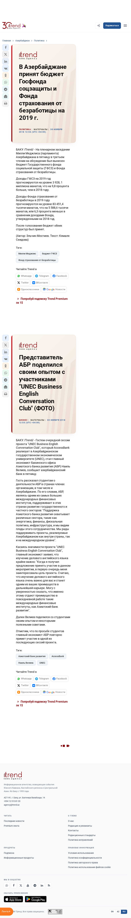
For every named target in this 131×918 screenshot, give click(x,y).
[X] (21, 885)
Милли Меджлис (27, 253)
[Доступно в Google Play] (35, 899)
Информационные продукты (19, 857)
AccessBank (58, 656)
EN (112, 911)
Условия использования (81, 853)
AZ (118, 911)
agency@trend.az (11, 805)
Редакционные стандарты (82, 835)
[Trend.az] (14, 25)
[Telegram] (35, 885)
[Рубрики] (125, 25)
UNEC (42, 663)
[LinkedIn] (42, 885)
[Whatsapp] (7, 885)
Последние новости (14, 821)
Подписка (9, 853)
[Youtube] (28, 885)
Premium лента (11, 826)
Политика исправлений (80, 840)
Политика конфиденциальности (85, 857)
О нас (71, 821)
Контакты (73, 830)
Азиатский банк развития (32, 656)
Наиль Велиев (25, 663)
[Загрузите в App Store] (13, 899)
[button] (6, 47)
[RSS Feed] (49, 885)
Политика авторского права (83, 862)
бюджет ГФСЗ (49, 253)
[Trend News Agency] (13, 776)
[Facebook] (14, 885)
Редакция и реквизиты (80, 826)
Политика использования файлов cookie (89, 867)
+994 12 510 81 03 (12, 801)
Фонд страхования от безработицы (37, 260)
